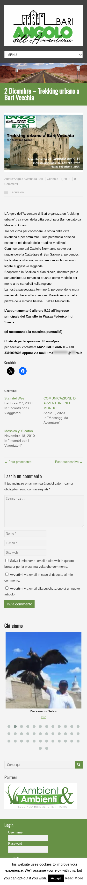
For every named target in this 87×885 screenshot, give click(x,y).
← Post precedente (17, 462)
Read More (74, 878)
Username (15, 832)
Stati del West (14, 398)
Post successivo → (69, 462)
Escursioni (17, 192)
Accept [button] (56, 878)
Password (15, 843)
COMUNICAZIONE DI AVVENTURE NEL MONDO (60, 403)
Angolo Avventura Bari (28, 179)
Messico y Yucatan (18, 431)
